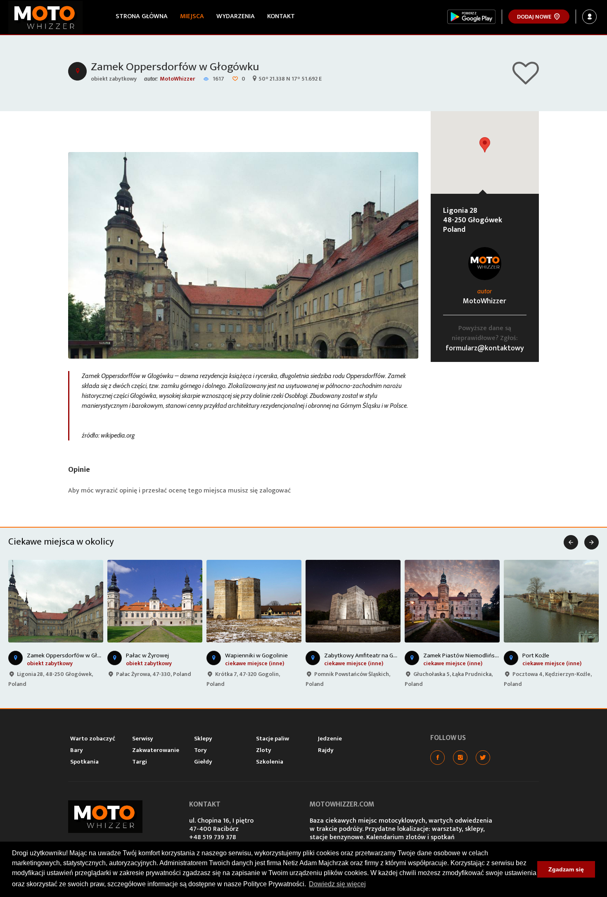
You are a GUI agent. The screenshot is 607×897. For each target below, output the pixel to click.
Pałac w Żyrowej (147, 655)
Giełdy (203, 762)
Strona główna (142, 16)
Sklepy (203, 738)
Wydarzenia (235, 16)
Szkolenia (269, 762)
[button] (484, 144)
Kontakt (281, 16)
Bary (76, 750)
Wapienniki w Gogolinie (256, 655)
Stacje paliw (272, 738)
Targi (139, 762)
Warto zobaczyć (92, 738)
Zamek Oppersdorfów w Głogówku (175, 66)
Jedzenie (330, 738)
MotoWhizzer (177, 78)
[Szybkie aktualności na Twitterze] (483, 757)
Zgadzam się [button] (566, 869)
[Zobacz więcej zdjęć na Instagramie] (460, 757)
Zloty (263, 750)
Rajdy (326, 750)
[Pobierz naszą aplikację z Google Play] (471, 17)
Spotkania (84, 762)
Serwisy (142, 738)
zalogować (275, 490)
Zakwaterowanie (155, 750)
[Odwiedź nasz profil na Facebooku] (437, 757)
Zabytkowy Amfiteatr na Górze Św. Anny (376, 655)
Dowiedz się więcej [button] (337, 883)
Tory (200, 750)
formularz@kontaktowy (485, 348)
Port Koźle (535, 655)
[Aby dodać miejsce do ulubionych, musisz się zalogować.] (525, 80)
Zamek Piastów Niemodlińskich (464, 655)
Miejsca (192, 16)
